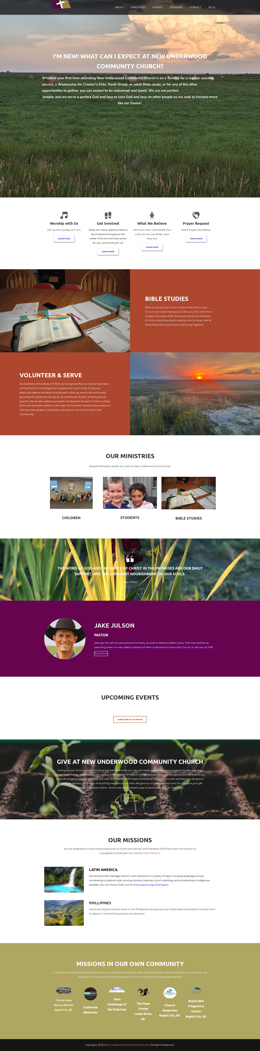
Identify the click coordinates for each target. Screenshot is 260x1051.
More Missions (151, 853)
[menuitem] (119, 7)
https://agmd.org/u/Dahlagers (150, 884)
